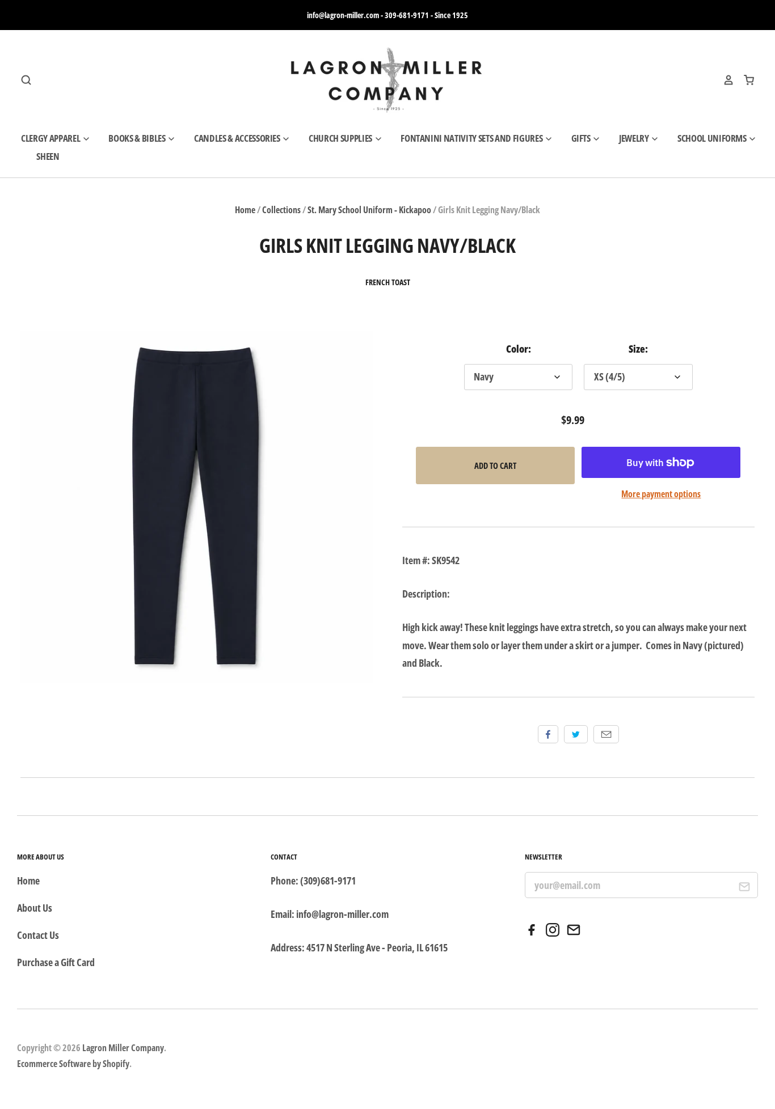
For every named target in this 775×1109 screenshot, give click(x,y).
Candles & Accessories (238, 138)
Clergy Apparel (51, 138)
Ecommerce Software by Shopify (73, 1063)
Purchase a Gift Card (56, 962)
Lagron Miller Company (123, 1048)
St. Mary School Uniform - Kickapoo (369, 210)
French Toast (387, 282)
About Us (34, 908)
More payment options (661, 494)
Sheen (47, 156)
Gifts (581, 138)
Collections (281, 210)
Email (606, 734)
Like (548, 734)
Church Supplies (341, 138)
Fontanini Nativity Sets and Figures (472, 138)
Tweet (576, 734)
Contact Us (38, 935)
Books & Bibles (137, 138)
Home (245, 210)
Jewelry (634, 138)
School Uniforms (712, 138)
